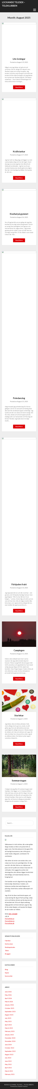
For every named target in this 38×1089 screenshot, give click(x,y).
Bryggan (8, 954)
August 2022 (9, 1054)
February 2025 (10, 1031)
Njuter (7, 973)
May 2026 (8, 995)
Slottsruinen (9, 944)
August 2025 (9, 1015)
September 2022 (10, 1051)
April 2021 (8, 1068)
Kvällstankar (19, 151)
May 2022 (8, 1064)
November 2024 (10, 1041)
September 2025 (10, 1011)
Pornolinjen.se (9, 918)
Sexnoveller (9, 976)
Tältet (7, 950)
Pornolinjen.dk (9, 923)
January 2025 (9, 1035)
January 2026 (9, 1005)
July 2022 (8, 1058)
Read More (19, 87)
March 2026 (9, 1001)
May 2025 (8, 1021)
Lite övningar (19, 59)
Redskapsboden (10, 947)
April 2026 (8, 998)
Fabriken (8, 940)
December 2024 (10, 1038)
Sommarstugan (19, 780)
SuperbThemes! (23, 1086)
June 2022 (8, 1061)
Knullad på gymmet (19, 214)
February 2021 (10, 1074)
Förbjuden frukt (19, 584)
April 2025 (8, 1025)
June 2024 (8, 1044)
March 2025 (9, 1028)
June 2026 (8, 992)
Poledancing (19, 398)
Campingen (19, 650)
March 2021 (9, 1071)
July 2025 (8, 1018)
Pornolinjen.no (9, 921)
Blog (6, 969)
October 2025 (9, 1008)
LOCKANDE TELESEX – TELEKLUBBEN (13, 4)
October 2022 (9, 1048)
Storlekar (19, 715)
